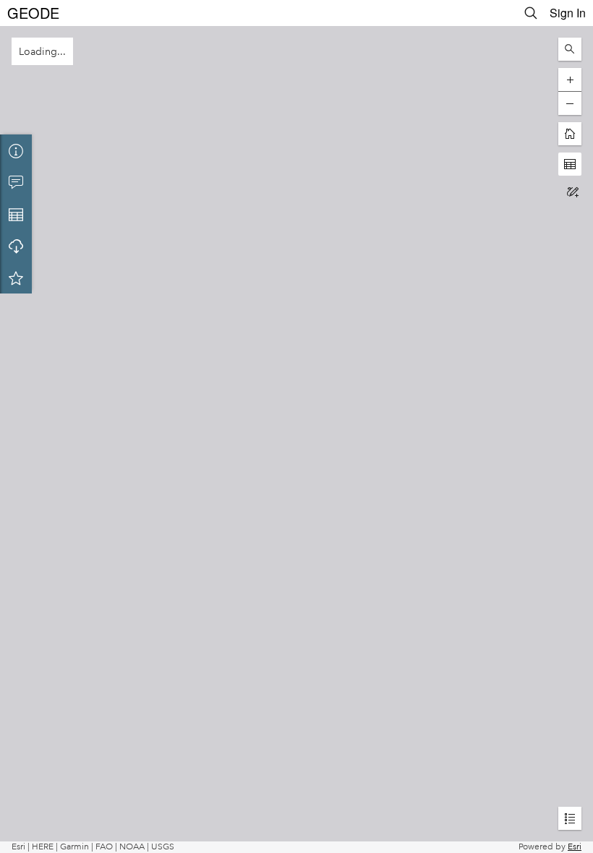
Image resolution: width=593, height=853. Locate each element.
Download (16, 246)
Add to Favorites (16, 277)
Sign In (568, 12)
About (16, 150)
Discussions (16, 182)
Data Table (16, 214)
